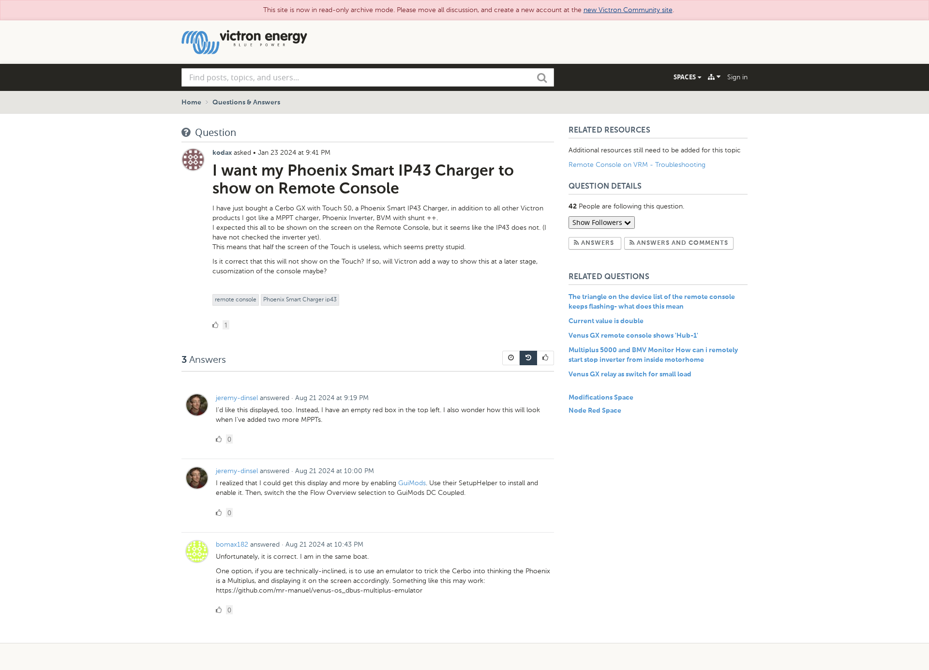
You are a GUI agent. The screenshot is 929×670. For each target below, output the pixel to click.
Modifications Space (601, 397)
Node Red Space (595, 410)
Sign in (737, 77)
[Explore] (714, 77)
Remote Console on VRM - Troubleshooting (637, 165)
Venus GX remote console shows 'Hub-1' (633, 335)
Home (191, 102)
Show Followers (598, 222)
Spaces (686, 77)
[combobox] (367, 77)
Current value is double (606, 321)
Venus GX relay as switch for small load (630, 374)
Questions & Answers (246, 102)
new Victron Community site (628, 10)
